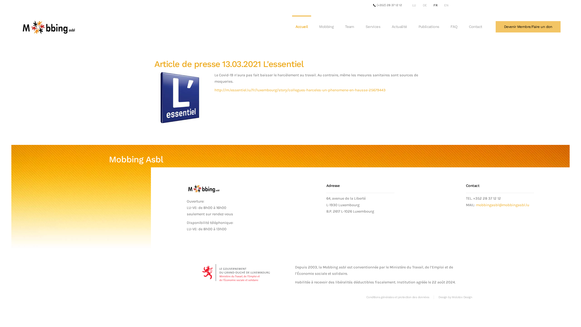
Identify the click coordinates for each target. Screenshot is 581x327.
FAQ (454, 27)
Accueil (301, 27)
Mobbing (326, 27)
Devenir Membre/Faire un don (528, 27)
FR (435, 5)
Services (373, 27)
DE (425, 5)
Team (349, 27)
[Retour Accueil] (48, 26)
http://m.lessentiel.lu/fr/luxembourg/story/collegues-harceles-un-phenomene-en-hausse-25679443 (300, 90)
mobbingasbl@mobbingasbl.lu (502, 205)
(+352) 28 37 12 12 (389, 5)
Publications (429, 27)
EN (446, 5)
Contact (475, 27)
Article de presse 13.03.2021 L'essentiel (228, 64)
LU (414, 5)
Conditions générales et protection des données (397, 297)
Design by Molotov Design (455, 297)
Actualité (399, 27)
